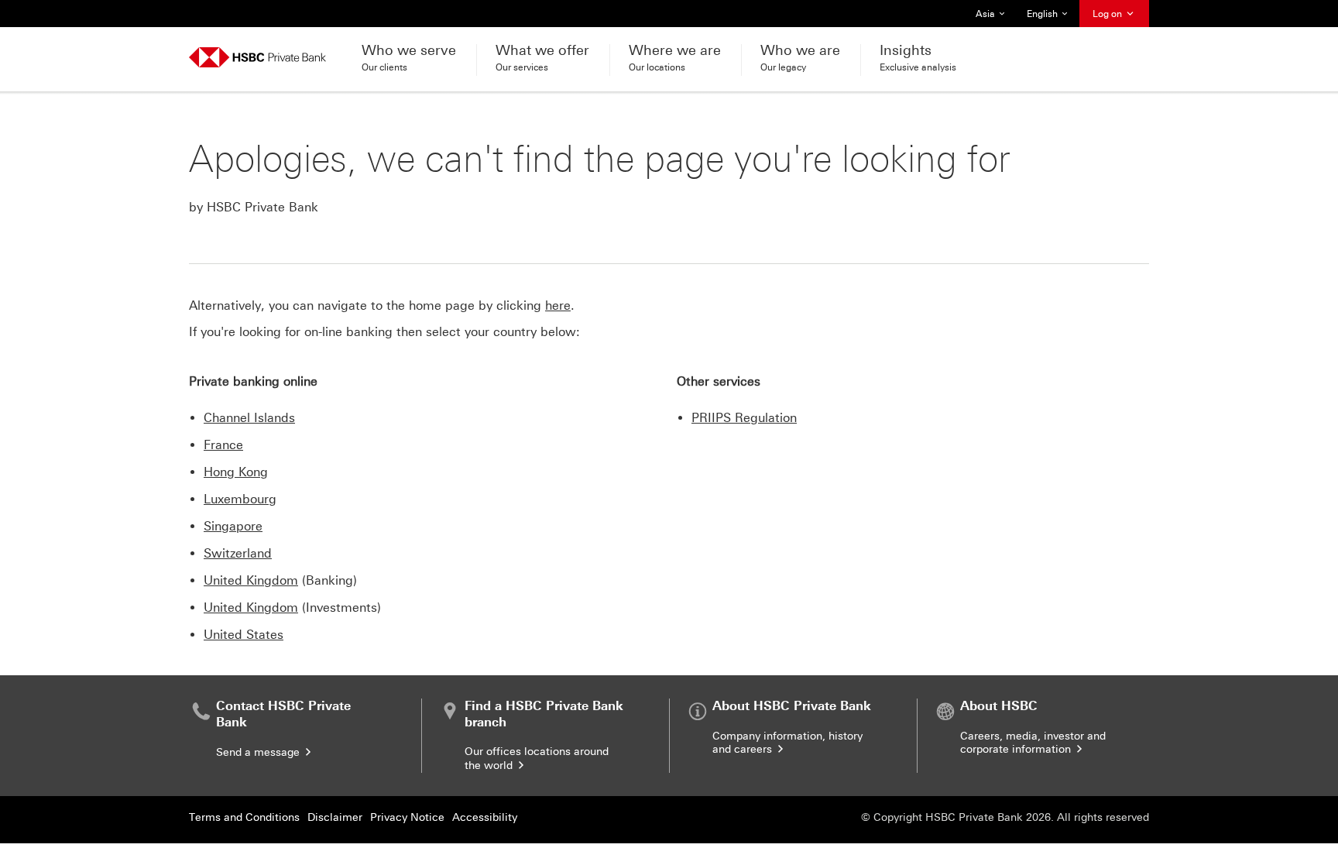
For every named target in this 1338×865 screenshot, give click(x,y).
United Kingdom (251, 580)
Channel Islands (249, 417)
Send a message (259, 752)
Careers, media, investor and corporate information (1033, 743)
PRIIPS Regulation (744, 417)
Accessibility (484, 817)
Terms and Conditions (244, 817)
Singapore (233, 526)
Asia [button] (994, 18)
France (223, 445)
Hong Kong (236, 472)
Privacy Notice (407, 817)
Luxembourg (240, 499)
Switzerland (238, 553)
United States (243, 634)
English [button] (1048, 18)
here (558, 305)
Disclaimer (334, 817)
